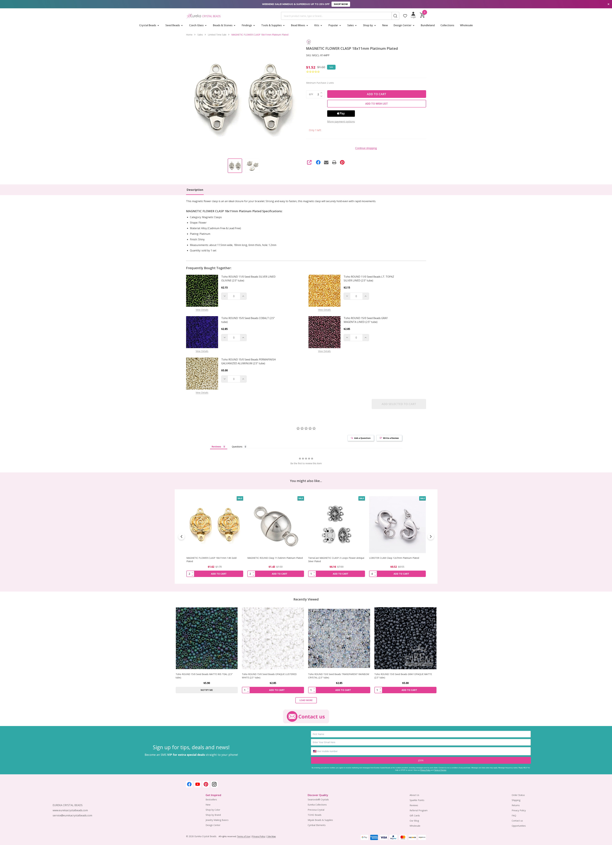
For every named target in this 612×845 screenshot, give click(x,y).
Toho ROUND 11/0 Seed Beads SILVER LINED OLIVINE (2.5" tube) (248, 278)
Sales (350, 25)
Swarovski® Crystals (318, 799)
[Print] (334, 162)
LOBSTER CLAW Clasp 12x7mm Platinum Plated (333, 557)
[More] (158, 25)
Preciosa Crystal (316, 809)
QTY (311, 94)
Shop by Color (213, 809)
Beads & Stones (222, 25)
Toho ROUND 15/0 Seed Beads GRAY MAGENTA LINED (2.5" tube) (366, 320)
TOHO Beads (314, 814)
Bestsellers (211, 799)
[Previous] (181, 536)
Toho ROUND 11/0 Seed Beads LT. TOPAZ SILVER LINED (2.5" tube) (369, 278)
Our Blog (414, 820)
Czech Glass (196, 25)
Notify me (207, 689)
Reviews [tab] (216, 446)
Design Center (403, 25)
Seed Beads (172, 25)
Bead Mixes (298, 25)
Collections (447, 25)
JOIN (420, 760)
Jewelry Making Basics (217, 819)
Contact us (517, 820)
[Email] (326, 162)
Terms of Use (243, 836)
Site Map (271, 836)
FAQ (514, 815)
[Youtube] (197, 784)
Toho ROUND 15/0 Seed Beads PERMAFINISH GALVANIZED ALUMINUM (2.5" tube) (248, 361)
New (385, 25)
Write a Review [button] (391, 438)
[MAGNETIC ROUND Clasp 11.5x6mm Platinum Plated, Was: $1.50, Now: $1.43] (214, 524)
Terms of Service (440, 770)
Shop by (368, 25)
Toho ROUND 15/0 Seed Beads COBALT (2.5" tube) (248, 320)
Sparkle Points (417, 800)
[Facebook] (318, 162)
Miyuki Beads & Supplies (320, 819)
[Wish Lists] (405, 16)
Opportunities (519, 825)
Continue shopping (366, 148)
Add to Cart (376, 94)
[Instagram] (214, 784)
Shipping (516, 800)
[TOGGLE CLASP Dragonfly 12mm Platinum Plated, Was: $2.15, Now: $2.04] (397, 524)
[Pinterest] (342, 162)
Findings (247, 25)
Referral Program (419, 810)
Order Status (518, 795)
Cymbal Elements (317, 825)
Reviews (414, 805)
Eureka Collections (317, 804)
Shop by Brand (213, 814)
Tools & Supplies (271, 25)
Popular (333, 25)
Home (189, 34)
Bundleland (428, 25)
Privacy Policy (425, 770)
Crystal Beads (147, 25)
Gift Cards (415, 815)
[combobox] (336, 16)
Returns (516, 805)
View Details (202, 309)
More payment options (341, 121)
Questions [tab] (237, 446)
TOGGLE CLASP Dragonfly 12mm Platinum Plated (395, 557)
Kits (316, 25)
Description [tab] (195, 190)
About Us (414, 795)
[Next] (431, 536)
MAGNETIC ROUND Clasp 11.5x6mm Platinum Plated (214, 557)
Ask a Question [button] (362, 438)
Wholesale (466, 25)
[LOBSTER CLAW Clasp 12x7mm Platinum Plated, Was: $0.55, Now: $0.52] (336, 524)
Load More (306, 700)
